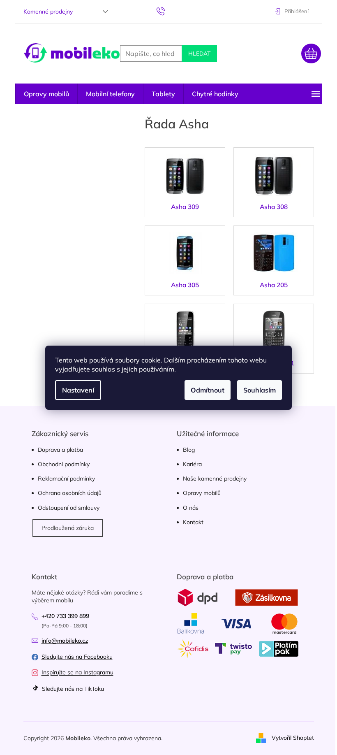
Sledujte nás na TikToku (72, 688)
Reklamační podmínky (66, 478)
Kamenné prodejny (48, 11)
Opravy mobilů (202, 493)
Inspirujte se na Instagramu (77, 672)
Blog (189, 449)
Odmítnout (207, 390)
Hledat (199, 53)
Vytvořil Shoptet (293, 737)
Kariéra (192, 464)
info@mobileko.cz (65, 640)
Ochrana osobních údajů (70, 493)
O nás (191, 507)
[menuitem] (46, 94)
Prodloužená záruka (68, 528)
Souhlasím (259, 390)
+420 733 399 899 (65, 616)
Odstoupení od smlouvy (68, 507)
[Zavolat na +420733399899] (169, 10)
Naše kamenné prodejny (215, 478)
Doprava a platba (60, 449)
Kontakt (193, 522)
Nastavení (78, 390)
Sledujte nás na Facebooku (77, 656)
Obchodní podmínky (64, 464)
